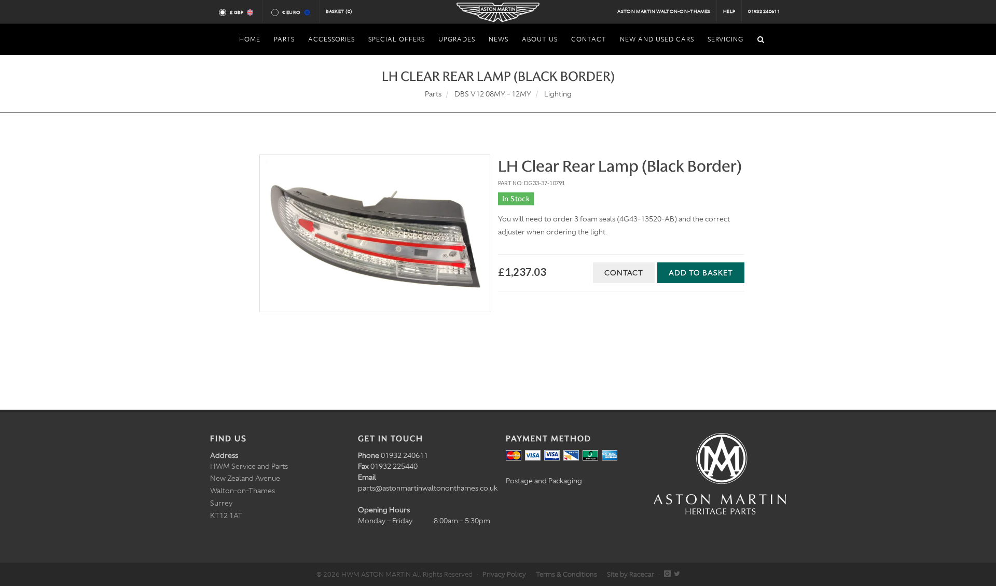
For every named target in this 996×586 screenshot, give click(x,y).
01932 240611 (764, 11)
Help (729, 11)
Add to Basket (701, 272)
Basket (339, 11)
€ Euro (291, 12)
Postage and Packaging (544, 480)
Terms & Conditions (566, 574)
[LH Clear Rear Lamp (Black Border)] (375, 233)
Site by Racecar (630, 574)
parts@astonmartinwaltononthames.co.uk (427, 488)
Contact (623, 272)
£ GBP (237, 12)
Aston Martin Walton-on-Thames (663, 11)
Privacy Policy (504, 574)
